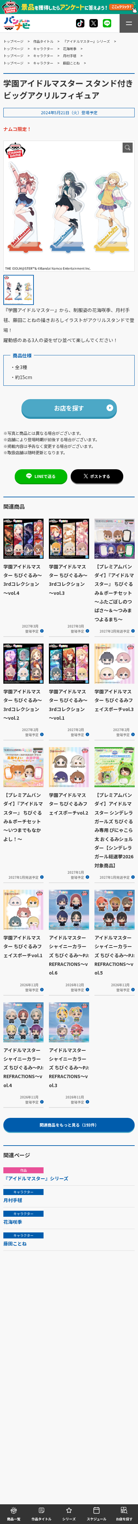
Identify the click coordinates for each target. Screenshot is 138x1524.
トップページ (13, 41)
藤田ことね (71, 62)
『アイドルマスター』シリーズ (86, 41)
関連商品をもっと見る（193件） (69, 1125)
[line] (107, 23)
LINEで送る (45, 476)
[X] (80, 23)
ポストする (100, 476)
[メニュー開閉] (129, 23)
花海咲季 (69, 48)
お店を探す (69, 407)
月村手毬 (69, 55)
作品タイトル (43, 41)
